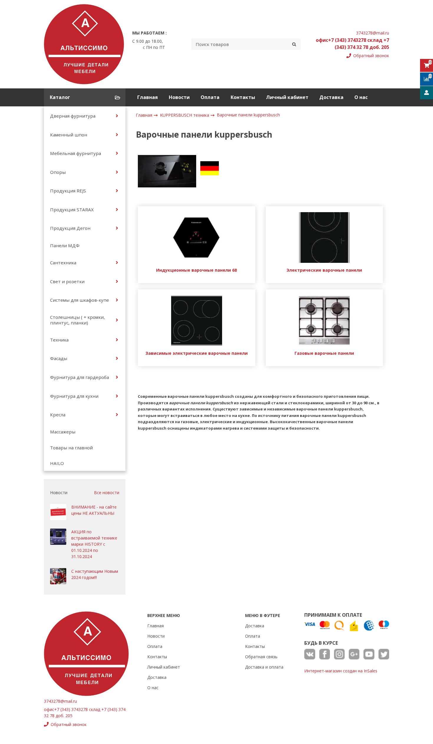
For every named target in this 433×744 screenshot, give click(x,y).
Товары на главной (71, 447)
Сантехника (63, 262)
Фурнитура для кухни (74, 396)
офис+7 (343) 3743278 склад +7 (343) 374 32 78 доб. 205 (352, 43)
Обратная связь (261, 656)
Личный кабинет (287, 97)
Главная (147, 97)
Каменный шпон (68, 134)
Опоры (58, 172)
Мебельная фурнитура (75, 153)
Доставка (331, 97)
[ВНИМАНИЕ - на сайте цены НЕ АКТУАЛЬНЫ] (58, 512)
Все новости (106, 492)
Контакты (243, 97)
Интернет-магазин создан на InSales (340, 671)
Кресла (57, 414)
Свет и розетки (67, 281)
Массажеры (62, 431)
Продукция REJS (68, 190)
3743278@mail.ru (372, 33)
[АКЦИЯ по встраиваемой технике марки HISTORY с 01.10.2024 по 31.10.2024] (58, 537)
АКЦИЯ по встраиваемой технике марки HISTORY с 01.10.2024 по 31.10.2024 (94, 544)
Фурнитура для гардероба (79, 377)
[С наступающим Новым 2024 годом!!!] (58, 576)
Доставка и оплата (264, 667)
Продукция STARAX (72, 209)
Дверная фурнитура (72, 115)
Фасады (58, 358)
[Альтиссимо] (84, 44)
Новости (179, 97)
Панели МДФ (65, 245)
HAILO (57, 463)
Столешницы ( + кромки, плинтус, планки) (77, 319)
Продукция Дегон (70, 228)
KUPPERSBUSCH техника (185, 115)
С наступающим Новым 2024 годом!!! (94, 574)
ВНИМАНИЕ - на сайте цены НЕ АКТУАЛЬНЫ (94, 510)
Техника (59, 339)
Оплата (210, 97)
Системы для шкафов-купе (79, 300)
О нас (361, 97)
